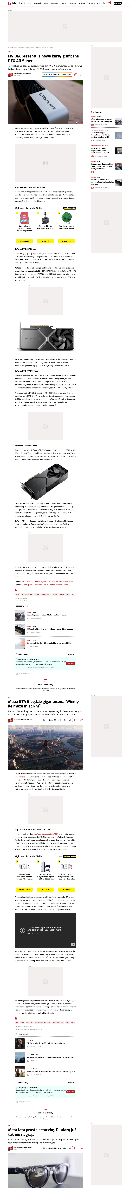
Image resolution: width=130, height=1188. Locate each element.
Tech (18, 47)
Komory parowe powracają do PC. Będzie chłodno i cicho (44, 584)
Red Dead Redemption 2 (42, 1022)
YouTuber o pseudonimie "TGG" (46, 834)
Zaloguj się (117, 3)
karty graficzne (27, 594)
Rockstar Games (58, 1022)
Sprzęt (23, 47)
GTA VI (73, 1022)
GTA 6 (67, 1022)
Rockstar (29, 1022)
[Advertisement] (65, 26)
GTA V (22, 1022)
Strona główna (12, 47)
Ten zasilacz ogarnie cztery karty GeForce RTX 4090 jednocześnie (47, 581)
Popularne (71, 654)
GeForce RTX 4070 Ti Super (61, 594)
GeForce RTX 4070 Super (42, 594)
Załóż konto (70, 663)
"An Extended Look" (22, 777)
